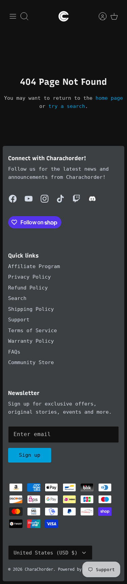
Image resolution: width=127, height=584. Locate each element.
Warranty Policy (31, 341)
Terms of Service (32, 330)
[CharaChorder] (64, 16)
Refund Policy (28, 288)
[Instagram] (44, 198)
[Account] (99, 16)
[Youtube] (29, 198)
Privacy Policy (29, 277)
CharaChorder (39, 569)
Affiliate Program (34, 266)
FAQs (14, 352)
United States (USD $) (46, 553)
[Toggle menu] (12, 16)
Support (18, 320)
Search (17, 298)
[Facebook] (13, 198)
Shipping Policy (31, 309)
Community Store (31, 362)
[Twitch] (76, 198)
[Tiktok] (60, 198)
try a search (66, 106)
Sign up (29, 455)
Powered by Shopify (79, 569)
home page (109, 98)
